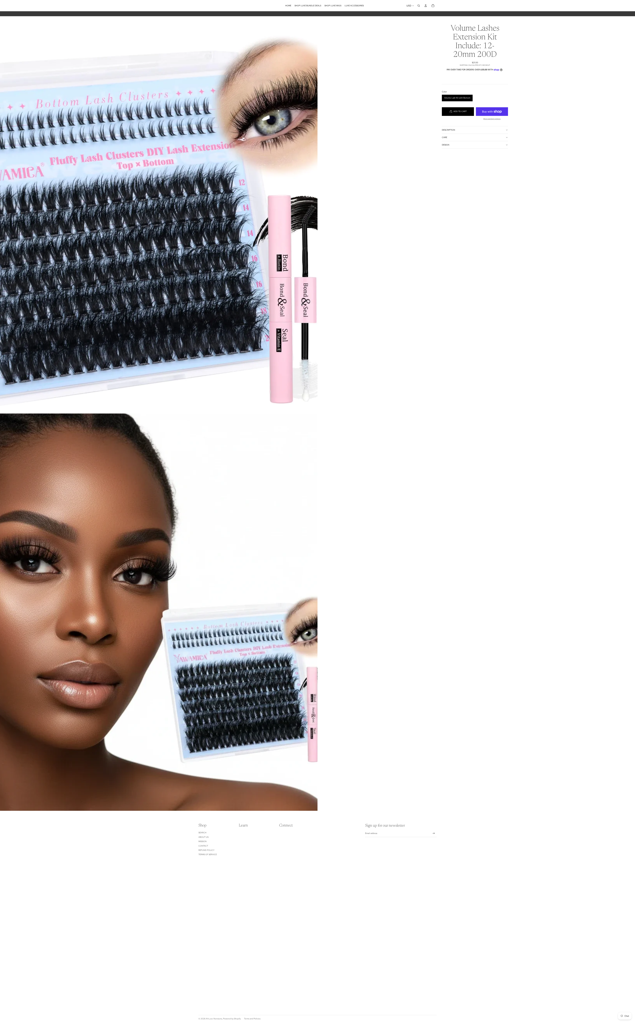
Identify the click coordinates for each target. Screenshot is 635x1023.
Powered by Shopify (232, 1018)
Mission (202, 841)
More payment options (492, 119)
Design (445, 145)
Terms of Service (207, 854)
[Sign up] (434, 833)
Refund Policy (206, 850)
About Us (203, 837)
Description (448, 130)
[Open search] (418, 5)
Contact (203, 846)
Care (444, 137)
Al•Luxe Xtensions (214, 1018)
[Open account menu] (425, 5)
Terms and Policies (252, 1018)
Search (202, 832)
